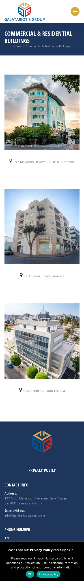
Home (17, 46)
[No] (78, 567)
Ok (30, 574)
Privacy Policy (42, 470)
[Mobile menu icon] (75, 11)
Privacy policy (48, 574)
